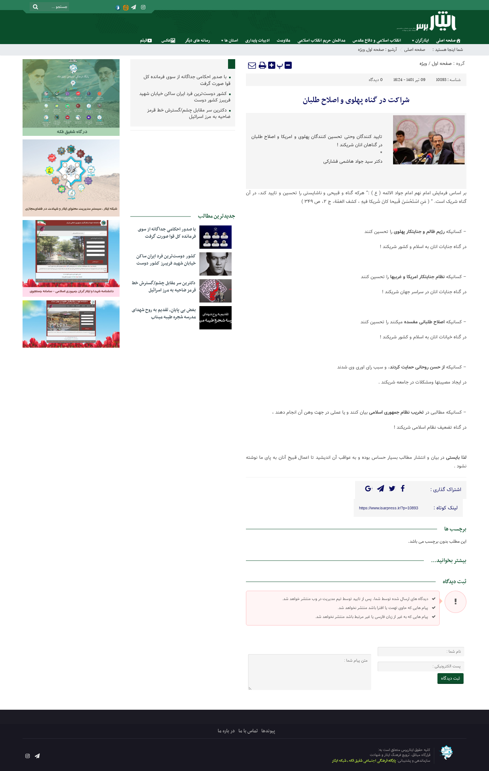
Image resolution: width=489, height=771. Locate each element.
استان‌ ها (231, 40)
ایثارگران (422, 40)
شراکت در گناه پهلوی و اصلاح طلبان (356, 100)
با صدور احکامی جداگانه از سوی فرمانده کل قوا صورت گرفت (187, 80)
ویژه (361, 49)
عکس (165, 40)
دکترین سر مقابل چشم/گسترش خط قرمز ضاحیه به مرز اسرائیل (189, 114)
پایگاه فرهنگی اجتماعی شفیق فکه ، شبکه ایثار (364, 761)
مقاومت (283, 40)
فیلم (143, 40)
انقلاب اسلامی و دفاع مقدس (377, 40)
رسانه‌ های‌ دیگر (197, 40)
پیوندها (268, 731)
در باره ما (226, 731)
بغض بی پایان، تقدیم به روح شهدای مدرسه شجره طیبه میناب (164, 313)
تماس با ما (248, 731)
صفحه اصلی (446, 40)
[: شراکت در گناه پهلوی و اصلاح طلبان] (252, 65)
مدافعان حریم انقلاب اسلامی (321, 40)
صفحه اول (375, 49)
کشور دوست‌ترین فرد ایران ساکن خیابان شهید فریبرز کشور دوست (185, 97)
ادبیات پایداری (257, 40)
